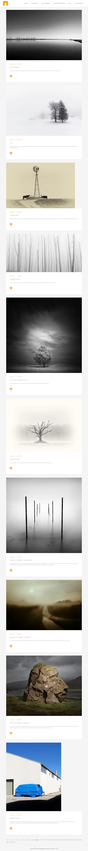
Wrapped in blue (15, 818)
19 (48, 840)
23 (57, 840)
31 (75, 840)
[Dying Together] (44, 35)
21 (52, 840)
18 (46, 840)
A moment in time (15, 279)
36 (12, 842)
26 (64, 840)
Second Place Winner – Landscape (20, 637)
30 (73, 840)
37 (14, 842)
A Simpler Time (14, 215)
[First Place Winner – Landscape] (44, 686)
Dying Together (14, 67)
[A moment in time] (44, 253)
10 (27, 840)
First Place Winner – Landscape (19, 723)
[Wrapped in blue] (33, 777)
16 (41, 840)
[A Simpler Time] (40, 185)
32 (77, 840)
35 (9, 842)
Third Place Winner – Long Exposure (21, 560)
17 (43, 840)
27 (66, 840)
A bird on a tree (15, 459)
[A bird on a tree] (44, 425)
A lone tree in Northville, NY (19, 380)
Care (11, 143)
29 (71, 840)
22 (55, 840)
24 (59, 840)
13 (34, 840)
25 (62, 840)
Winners (20, 64)
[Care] (44, 111)
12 (32, 840)
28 (68, 840)
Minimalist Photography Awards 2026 (43, 848)
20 (50, 840)
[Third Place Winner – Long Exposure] (44, 515)
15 (39, 840)
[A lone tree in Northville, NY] (44, 335)
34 (7, 842)
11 (30, 840)
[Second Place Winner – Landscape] (44, 605)
